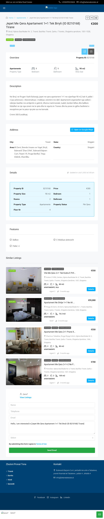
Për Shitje (48, 298)
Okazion (55, 327)
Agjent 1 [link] (52, 383)
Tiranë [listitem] (10, 471)
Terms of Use (41, 444)
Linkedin (66, 497)
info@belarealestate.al (65, 478)
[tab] (85, 52)
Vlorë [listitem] (10, 480)
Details (91, 289)
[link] (23, 280)
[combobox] (52, 437)
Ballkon (16, 240)
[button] (87, 18)
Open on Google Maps (83, 130)
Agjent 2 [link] (52, 291)
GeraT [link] (52, 321)
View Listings (25, 397)
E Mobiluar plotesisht (65, 240)
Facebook (41, 497)
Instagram (54, 497)
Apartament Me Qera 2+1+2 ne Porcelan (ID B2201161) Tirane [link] (72, 364)
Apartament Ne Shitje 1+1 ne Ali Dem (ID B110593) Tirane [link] (70, 302)
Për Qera (18, 39)
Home (11, 18)
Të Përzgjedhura (29, 39)
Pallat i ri (16, 246)
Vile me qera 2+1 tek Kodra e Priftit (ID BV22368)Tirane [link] (69, 273)
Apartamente (21, 18)
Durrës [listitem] (10, 476)
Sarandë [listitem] (11, 484)
